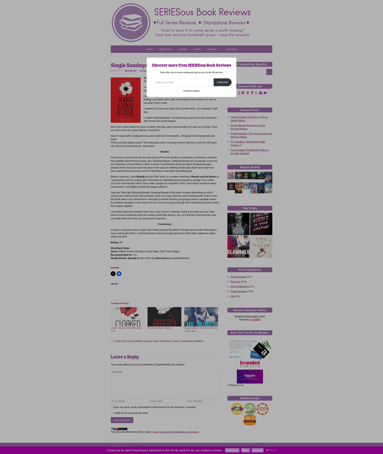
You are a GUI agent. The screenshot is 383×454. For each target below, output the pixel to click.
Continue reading (191, 90)
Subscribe (222, 82)
